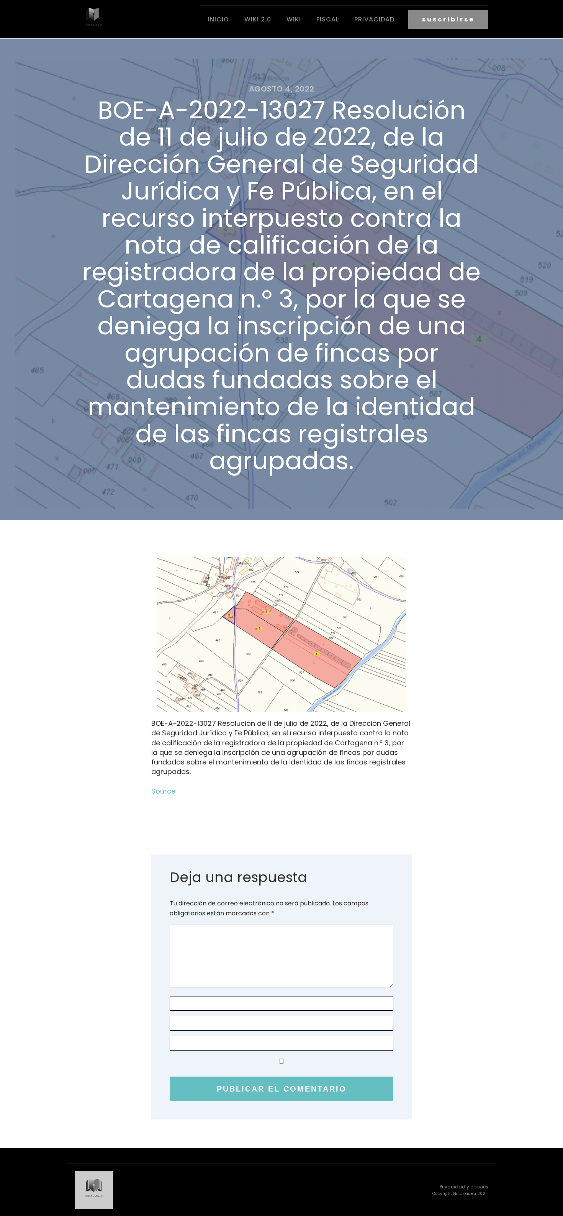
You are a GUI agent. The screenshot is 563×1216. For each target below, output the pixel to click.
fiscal (327, 19)
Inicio (218, 19)
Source (163, 791)
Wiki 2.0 (257, 19)
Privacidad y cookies (464, 1186)
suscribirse (448, 19)
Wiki (293, 19)
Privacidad (374, 19)
